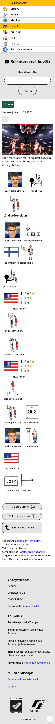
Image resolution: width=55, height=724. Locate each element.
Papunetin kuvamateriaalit (23, 679)
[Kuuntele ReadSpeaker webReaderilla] (5, 119)
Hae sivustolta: (27, 72)
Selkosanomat (19, 3)
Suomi (14, 14)
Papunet (12, 686)
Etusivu (15, 8)
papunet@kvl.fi (30, 606)
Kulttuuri (16, 32)
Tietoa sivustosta (21, 49)
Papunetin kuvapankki (32, 552)
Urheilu (15, 26)
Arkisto (15, 43)
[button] (5, 119)
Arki (13, 37)
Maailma (15, 20)
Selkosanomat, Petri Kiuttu (25, 541)
